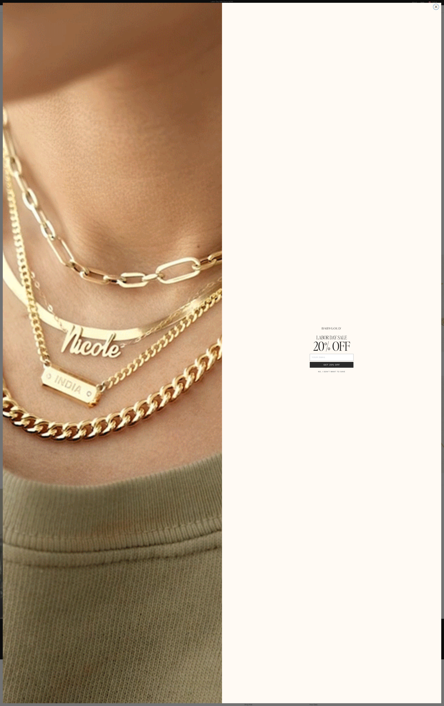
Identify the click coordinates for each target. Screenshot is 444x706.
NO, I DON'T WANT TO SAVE (331, 372)
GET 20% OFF (332, 365)
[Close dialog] (436, 7)
